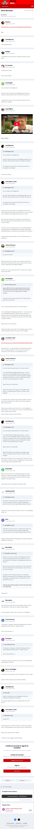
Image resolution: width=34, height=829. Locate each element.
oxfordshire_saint (11, 181)
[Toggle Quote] (3, 151)
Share (8, 780)
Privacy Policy (10, 823)
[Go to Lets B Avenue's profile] (2, 620)
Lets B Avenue (9, 619)
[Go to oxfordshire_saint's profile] (2, 182)
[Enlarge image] (2, 32)
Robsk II (5, 14)
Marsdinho (8, 547)
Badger (7, 51)
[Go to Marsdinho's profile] (2, 548)
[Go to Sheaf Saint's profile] (3, 809)
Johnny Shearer (10, 245)
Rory (6, 519)
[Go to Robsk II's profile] (2, 22)
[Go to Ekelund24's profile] (2, 469)
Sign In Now (17, 771)
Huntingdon (9, 83)
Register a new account (17, 760)
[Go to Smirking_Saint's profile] (2, 492)
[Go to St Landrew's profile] (2, 66)
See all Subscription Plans (26, 799)
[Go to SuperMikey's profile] (2, 109)
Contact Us (18, 823)
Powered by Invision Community (17, 826)
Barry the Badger (10, 669)
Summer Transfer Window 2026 (14, 808)
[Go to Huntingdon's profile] (2, 83)
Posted (10, 23)
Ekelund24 (8, 469)
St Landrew (9, 65)
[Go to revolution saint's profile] (2, 338)
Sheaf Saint (10, 810)
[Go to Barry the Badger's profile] (2, 670)
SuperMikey (9, 109)
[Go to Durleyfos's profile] (2, 639)
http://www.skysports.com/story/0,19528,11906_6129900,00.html (16, 342)
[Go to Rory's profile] (2, 520)
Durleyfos (8, 638)
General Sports (12, 16)
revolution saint (10, 338)
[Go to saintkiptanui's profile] (2, 40)
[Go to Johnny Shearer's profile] (2, 246)
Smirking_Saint (10, 491)
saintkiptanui (9, 39)
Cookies (25, 823)
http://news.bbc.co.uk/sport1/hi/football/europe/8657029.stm (16, 27)
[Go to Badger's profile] (2, 52)
